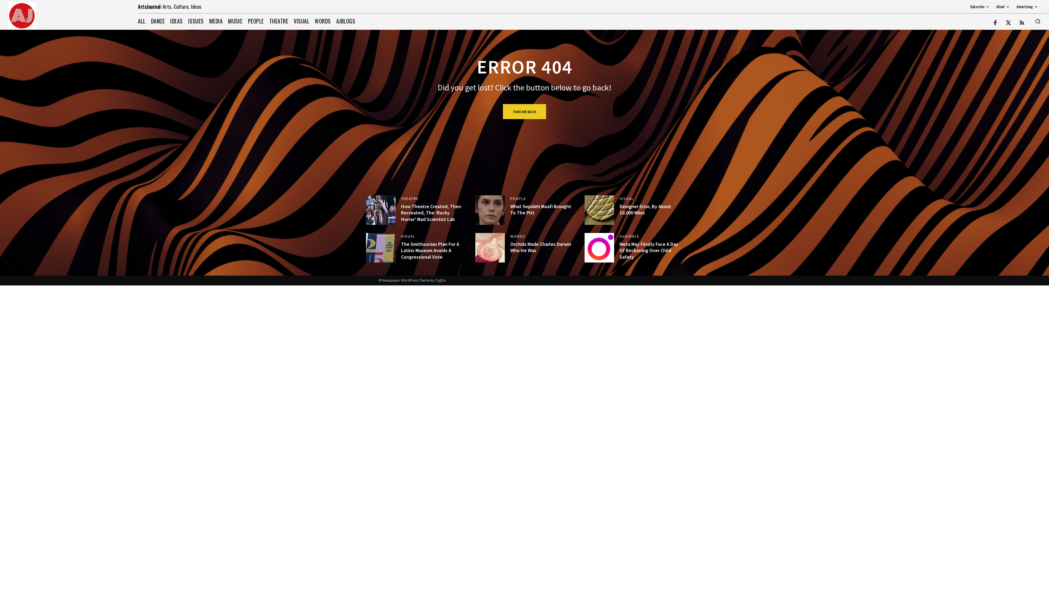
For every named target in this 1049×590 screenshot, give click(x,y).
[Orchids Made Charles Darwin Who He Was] (490, 247)
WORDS (517, 236)
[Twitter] (1009, 23)
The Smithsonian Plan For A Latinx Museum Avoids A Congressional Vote (430, 250)
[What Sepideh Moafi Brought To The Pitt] (490, 210)
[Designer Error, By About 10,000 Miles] (599, 210)
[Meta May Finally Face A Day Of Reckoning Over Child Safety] (599, 247)
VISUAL (627, 198)
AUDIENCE (630, 236)
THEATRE (410, 198)
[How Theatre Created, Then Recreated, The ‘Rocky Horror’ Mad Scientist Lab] (381, 210)
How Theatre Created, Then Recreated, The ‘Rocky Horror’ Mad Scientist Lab (431, 212)
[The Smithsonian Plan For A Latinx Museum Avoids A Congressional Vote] (381, 247)
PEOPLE (518, 198)
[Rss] (1022, 23)
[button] (1037, 21)
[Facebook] (995, 23)
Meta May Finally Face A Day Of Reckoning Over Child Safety (649, 250)
